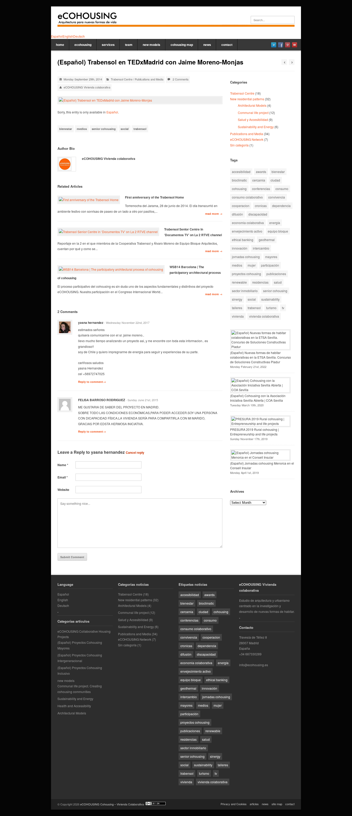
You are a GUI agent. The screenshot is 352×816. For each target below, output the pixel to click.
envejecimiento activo (247, 231)
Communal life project (253, 112)
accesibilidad (241, 171)
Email (62, 477)
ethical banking (242, 239)
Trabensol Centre (121, 79)
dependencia (281, 205)
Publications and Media (149, 79)
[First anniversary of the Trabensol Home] (88, 200)
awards (261, 171)
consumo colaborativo (247, 197)
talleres (237, 308)
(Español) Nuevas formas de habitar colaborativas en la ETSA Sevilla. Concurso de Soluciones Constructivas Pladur (260, 357)
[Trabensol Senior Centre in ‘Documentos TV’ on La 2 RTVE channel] (108, 232)
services (108, 44)
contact (226, 44)
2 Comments (181, 79)
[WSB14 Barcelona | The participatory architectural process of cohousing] (110, 269)
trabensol (139, 129)
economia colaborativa (248, 222)
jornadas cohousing (246, 256)
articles (254, 804)
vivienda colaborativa (264, 316)
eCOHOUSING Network (246, 139)
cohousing (239, 188)
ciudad (275, 180)
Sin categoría (239, 145)
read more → (213, 214)
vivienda (238, 316)
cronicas (261, 205)
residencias (260, 282)
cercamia (258, 180)
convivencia (276, 197)
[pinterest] (287, 44)
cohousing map (182, 44)
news (207, 44)
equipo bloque (278, 231)
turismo (271, 308)
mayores (271, 256)
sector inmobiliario (245, 291)
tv (283, 308)
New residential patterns (247, 99)
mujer (252, 265)
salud (278, 282)
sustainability (270, 299)
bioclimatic (239, 180)
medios (82, 129)
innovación (239, 248)
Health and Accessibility (74, 706)
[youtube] (294, 44)
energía (274, 222)
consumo (281, 188)
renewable (239, 282)
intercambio (261, 248)
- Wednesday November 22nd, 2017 (126, 322)
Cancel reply (135, 452)
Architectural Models (252, 105)
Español (112, 112)
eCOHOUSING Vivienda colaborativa (87, 87)
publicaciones (276, 273)
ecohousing (82, 44)
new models (151, 44)
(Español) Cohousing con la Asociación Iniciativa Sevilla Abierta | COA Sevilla (258, 397)
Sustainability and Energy (256, 127)
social (125, 129)
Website (63, 489)
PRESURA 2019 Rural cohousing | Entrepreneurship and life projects (254, 431)
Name (62, 465)
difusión (237, 214)
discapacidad (257, 214)
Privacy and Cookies (234, 804)
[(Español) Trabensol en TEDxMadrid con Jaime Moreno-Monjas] (139, 100)
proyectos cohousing (246, 273)
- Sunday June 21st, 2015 (142, 400)
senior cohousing (104, 129)
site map (277, 804)
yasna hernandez (108, 452)
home (60, 44)
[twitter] (273, 44)
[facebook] (280, 44)
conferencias (261, 188)
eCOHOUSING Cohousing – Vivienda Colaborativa (112, 804)
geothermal (267, 239)
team (128, 44)
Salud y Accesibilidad (253, 119)
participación (270, 265)
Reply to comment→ (92, 382)
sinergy (237, 299)
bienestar (65, 129)
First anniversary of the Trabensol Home (154, 197)
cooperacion (240, 205)
